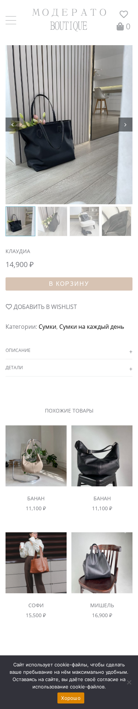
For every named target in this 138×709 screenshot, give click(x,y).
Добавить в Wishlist (44, 307)
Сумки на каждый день (91, 327)
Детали (14, 367)
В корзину (69, 284)
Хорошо (71, 698)
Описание (18, 350)
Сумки (47, 327)
